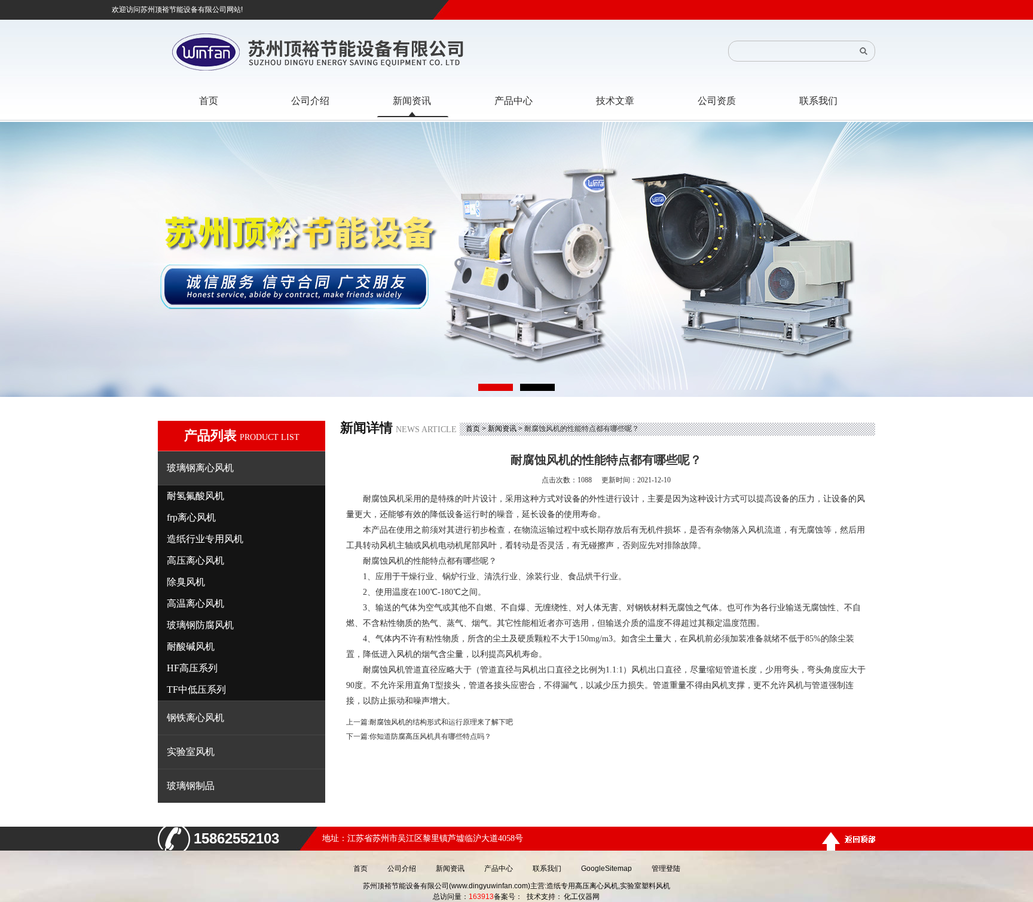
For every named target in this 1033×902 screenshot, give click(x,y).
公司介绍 (401, 868)
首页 (473, 428)
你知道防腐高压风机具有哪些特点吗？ (430, 736)
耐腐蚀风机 (384, 498)
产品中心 (498, 868)
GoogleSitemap (606, 868)
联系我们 (547, 868)
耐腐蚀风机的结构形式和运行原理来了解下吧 (441, 722)
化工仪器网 (582, 896)
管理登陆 (666, 868)
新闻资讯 (502, 428)
